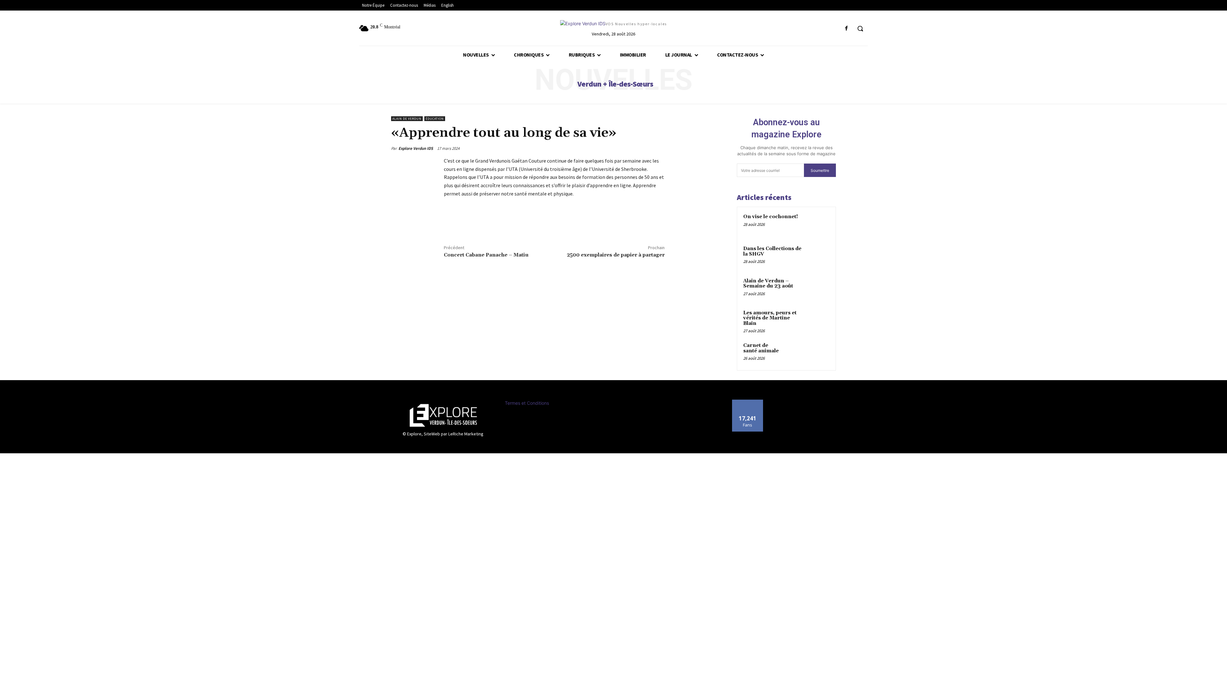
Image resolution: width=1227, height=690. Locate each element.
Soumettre (820, 170)
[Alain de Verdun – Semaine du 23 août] (818, 288)
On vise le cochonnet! (770, 217)
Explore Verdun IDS (415, 148)
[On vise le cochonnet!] (818, 224)
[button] (860, 28)
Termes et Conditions (527, 403)
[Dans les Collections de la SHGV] (818, 256)
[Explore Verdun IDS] (443, 415)
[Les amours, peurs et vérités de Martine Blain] (818, 320)
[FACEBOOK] (846, 28)
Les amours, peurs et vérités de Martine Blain (770, 318)
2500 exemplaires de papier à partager (616, 255)
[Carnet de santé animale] (818, 353)
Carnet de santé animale (761, 348)
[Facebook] (450, 224)
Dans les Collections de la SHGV (772, 251)
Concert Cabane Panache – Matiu (486, 255)
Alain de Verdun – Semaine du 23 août (768, 283)
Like (747, 402)
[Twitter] (465, 224)
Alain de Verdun (406, 119)
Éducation (435, 119)
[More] (480, 224)
